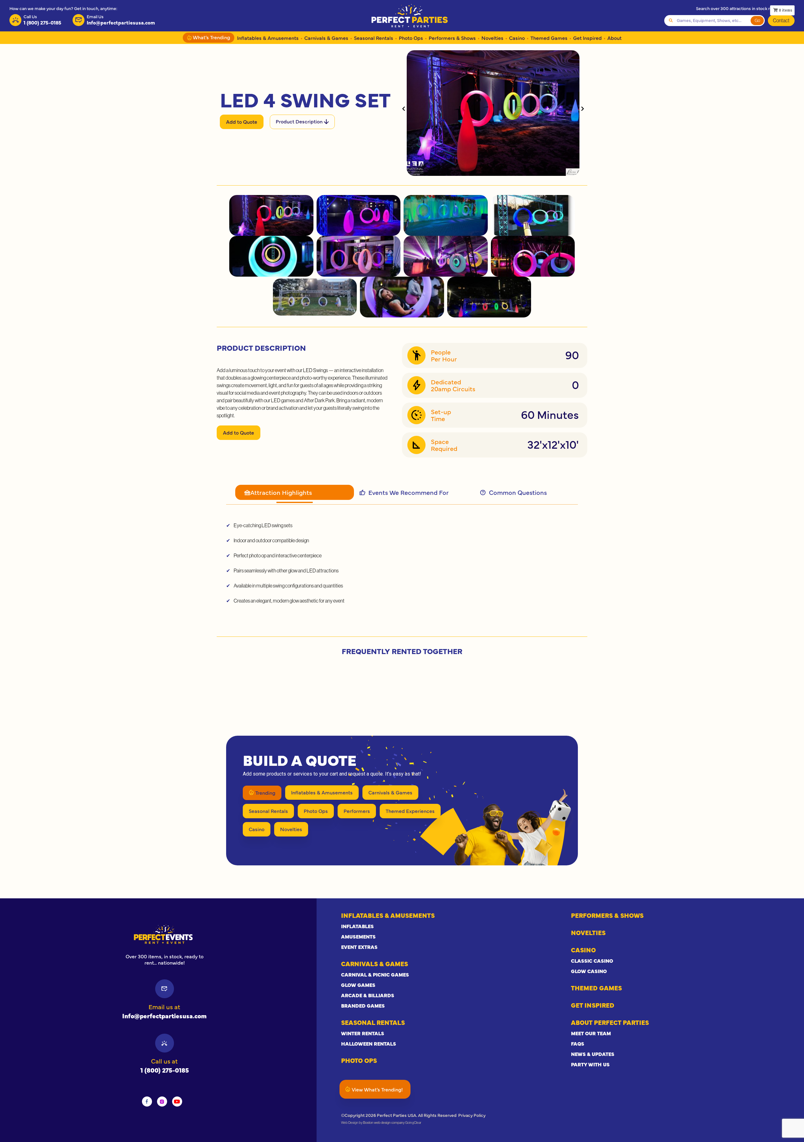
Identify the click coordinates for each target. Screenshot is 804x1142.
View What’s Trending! (377, 1089)
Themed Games (549, 37)
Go (757, 20)
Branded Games (363, 1005)
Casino (517, 37)
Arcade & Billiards (367, 995)
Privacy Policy (472, 1115)
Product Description (300, 121)
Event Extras (359, 946)
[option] (164, 934)
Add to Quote (241, 121)
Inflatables (357, 926)
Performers (357, 810)
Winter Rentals (362, 1033)
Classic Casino (592, 960)
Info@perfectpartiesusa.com (164, 1015)
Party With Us (590, 1064)
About (614, 37)
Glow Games (358, 984)
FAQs (577, 1043)
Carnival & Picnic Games (375, 974)
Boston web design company (384, 1122)
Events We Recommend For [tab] (405, 492)
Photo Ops (411, 37)
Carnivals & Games (326, 37)
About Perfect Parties (610, 1022)
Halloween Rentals (368, 1043)
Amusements (358, 936)
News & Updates (592, 1053)
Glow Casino (589, 970)
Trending (265, 792)
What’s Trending (211, 37)
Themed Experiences (410, 810)
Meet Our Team (591, 1033)
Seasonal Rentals (373, 37)
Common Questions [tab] (518, 492)
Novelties (492, 37)
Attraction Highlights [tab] (281, 492)
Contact (781, 20)
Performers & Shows (452, 37)
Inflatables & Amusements (268, 37)
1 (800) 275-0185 (164, 1070)
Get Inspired (587, 37)
